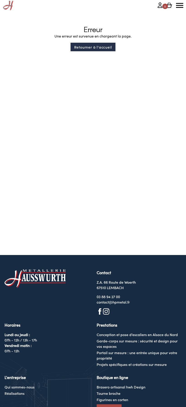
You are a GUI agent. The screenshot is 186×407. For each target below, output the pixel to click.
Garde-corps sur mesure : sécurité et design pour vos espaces (137, 343)
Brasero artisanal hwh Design (121, 386)
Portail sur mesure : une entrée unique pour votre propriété (137, 355)
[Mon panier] (169, 6)
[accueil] (8, 5)
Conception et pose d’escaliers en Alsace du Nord (137, 334)
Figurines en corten (112, 399)
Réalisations (14, 393)
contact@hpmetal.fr (113, 301)
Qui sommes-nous (19, 386)
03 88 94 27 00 (108, 296)
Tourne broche (108, 393)
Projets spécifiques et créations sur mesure (132, 364)
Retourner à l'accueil (93, 46)
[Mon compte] (160, 6)
